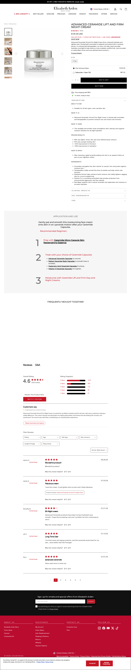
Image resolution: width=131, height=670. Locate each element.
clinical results (81, 191)
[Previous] (16, 53)
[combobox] (32, 437)
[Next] (62, 53)
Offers (104, 14)
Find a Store (8, 630)
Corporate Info (9, 636)
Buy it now (99, 86)
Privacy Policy (53, 609)
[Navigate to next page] (80, 580)
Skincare (50, 14)
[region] (65, 2)
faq (74, 200)
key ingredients (80, 196)
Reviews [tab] (27, 365)
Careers (7, 633)
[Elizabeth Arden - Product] (65, 9)
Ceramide (72, 14)
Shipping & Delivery (42, 636)
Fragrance (93, 14)
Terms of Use (74, 656)
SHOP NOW (75, 39)
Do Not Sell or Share (119, 656)
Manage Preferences (106, 663)
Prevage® (61, 14)
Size (73, 57)
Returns (38, 639)
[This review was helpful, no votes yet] (65, 472)
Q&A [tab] (37, 365)
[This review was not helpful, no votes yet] (68, 472)
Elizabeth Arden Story (11, 627)
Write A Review (35, 399)
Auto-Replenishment (42, 633)
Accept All (92, 663)
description (78, 100)
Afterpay (38, 643)
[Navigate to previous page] (51, 580)
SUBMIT (91, 601)
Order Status (39, 630)
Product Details (76, 53)
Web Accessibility (62, 656)
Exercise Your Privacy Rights (101, 656)
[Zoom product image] (39, 53)
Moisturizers (12, 24)
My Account (39, 627)
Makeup (82, 14)
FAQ (68, 630)
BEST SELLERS (38, 14)
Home (6, 24)
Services (113, 14)
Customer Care (72, 627)
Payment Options (41, 646)
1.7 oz (74, 61)
